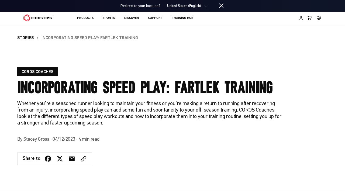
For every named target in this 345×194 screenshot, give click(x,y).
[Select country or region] (319, 18)
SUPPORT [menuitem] (155, 18)
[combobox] (187, 6)
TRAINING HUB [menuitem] (183, 18)
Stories (25, 38)
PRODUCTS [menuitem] (85, 18)
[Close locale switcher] (221, 6)
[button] (83, 158)
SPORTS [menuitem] (109, 18)
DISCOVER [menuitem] (131, 18)
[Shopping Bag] (309, 18)
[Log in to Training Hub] (300, 18)
